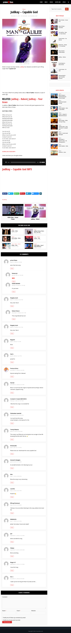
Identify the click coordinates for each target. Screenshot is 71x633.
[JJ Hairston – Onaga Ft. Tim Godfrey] (55, 46)
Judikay (5, 199)
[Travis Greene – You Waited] (55, 40)
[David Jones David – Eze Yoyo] (55, 102)
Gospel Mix (58, 2)
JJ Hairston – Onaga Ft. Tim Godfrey (63, 45)
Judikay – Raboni (19, 99)
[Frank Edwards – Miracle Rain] (55, 64)
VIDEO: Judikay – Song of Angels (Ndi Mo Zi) (38, 246)
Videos (51, 2)
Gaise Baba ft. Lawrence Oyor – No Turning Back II (63, 141)
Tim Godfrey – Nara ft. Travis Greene (63, 33)
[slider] (43, 162)
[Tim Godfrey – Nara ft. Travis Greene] (55, 33)
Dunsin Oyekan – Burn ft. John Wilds (63, 108)
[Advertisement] (24, 81)
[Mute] (40, 162)
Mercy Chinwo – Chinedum (62, 27)
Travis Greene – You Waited (63, 39)
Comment (4, 597)
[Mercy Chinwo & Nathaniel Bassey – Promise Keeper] (55, 95)
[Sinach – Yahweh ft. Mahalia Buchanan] (55, 114)
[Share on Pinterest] (22, 193)
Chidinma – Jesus (62, 152)
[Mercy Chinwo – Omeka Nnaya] (55, 52)
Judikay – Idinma (62, 57)
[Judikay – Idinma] (55, 58)
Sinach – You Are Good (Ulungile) (63, 134)
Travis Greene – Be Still (62, 70)
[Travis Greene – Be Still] (55, 70)
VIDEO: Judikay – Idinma (16, 238)
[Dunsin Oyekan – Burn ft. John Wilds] (55, 108)
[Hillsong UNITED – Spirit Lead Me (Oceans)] (55, 77)
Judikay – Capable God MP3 (17, 169)
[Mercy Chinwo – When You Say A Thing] (55, 121)
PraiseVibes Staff (33, 16)
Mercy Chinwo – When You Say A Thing (63, 121)
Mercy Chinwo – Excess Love (63, 20)
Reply (12, 268)
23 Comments (24, 16)
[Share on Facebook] (5, 193)
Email (18, 610)
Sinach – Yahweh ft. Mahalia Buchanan (63, 115)
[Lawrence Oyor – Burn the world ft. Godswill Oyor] (55, 127)
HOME (41, 2)
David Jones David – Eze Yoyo (63, 102)
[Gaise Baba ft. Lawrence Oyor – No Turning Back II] (55, 140)
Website (33, 610)
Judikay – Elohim (15, 231)
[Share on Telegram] (28, 193)
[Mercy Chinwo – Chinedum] (55, 27)
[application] (24, 161)
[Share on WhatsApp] (16, 193)
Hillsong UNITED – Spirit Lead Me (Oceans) (62, 77)
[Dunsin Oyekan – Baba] (55, 146)
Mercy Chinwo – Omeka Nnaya (62, 51)
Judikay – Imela (14, 245)
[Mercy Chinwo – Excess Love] (55, 21)
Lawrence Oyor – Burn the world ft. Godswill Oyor (63, 128)
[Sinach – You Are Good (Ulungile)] (55, 133)
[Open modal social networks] (40, 193)
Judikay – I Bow (37, 238)
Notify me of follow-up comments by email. (14, 617)
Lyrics (64, 2)
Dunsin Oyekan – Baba (63, 146)
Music (46, 2)
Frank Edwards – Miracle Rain (62, 64)
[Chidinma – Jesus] (55, 152)
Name (4, 610)
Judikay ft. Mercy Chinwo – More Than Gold (39, 231)
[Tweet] (10, 193)
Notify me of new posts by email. (11, 620)
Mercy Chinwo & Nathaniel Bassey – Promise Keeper (63, 97)
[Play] (6, 162)
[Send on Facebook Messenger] (35, 193)
